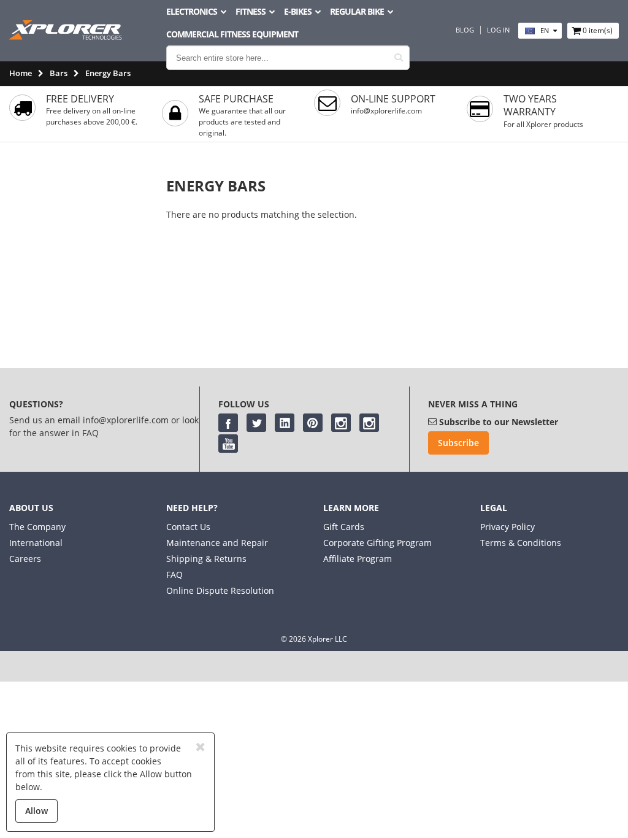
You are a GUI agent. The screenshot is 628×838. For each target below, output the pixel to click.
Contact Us (188, 526)
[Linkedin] (284, 422)
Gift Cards (343, 526)
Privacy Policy (507, 526)
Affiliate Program (357, 558)
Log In (498, 30)
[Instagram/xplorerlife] (341, 422)
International (36, 542)
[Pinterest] (313, 422)
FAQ (174, 574)
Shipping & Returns (206, 558)
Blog (465, 30)
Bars (58, 73)
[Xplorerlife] (66, 36)
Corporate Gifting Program (377, 542)
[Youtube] (228, 443)
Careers (25, 558)
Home (20, 73)
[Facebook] (228, 422)
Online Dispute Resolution (220, 590)
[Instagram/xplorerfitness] (369, 422)
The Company (37, 526)
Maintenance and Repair (217, 542)
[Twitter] (256, 422)
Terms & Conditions (520, 542)
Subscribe (458, 442)
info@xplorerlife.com (386, 111)
